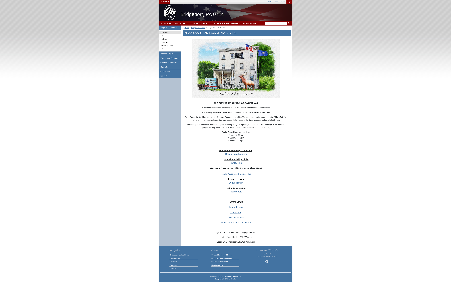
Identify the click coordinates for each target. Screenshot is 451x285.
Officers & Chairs (167, 45)
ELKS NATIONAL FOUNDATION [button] (225, 23)
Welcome (164, 33)
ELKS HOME (166, 23)
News (163, 36)
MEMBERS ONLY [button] (250, 23)
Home (187, 28)
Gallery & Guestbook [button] (168, 62)
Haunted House (236, 207)
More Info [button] (164, 67)
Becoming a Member (236, 154)
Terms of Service (216, 276)
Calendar (164, 39)
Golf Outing (236, 212)
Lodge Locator (273, 2)
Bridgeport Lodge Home (179, 255)
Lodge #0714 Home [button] (167, 28)
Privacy (228, 276)
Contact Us (236, 276)
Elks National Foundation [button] (169, 58)
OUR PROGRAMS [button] (199, 23)
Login (289, 2)
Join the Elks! (164, 2)
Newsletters (236, 191)
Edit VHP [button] (163, 76)
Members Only (217, 265)
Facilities (164, 42)
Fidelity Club (236, 163)
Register (282, 2)
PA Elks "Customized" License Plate (236, 174)
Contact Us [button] (164, 71)
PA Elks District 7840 (219, 262)
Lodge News (175, 258)
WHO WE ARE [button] (181, 23)
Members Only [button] (165, 54)
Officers (173, 268)
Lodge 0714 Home (198, 28)
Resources (165, 49)
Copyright (219, 279)
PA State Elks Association (221, 258)
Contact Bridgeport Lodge (221, 255)
